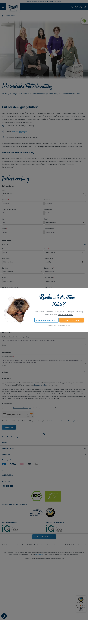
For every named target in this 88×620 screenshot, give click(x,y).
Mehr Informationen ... (65, 315)
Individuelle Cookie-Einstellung (59, 325)
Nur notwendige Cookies (46, 320)
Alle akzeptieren (71, 320)
